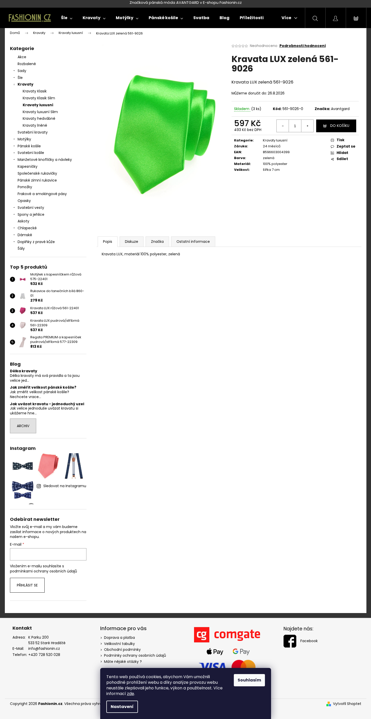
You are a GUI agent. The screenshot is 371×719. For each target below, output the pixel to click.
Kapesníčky (27, 166)
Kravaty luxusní (38, 104)
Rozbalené (27, 63)
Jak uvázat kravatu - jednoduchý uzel (47, 404)
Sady (22, 70)
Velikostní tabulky (119, 643)
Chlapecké (27, 228)
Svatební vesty (31, 207)
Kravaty (25, 84)
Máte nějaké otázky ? (123, 661)
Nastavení (122, 707)
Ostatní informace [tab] (193, 241)
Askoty (23, 221)
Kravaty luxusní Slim (40, 111)
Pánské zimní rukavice (37, 180)
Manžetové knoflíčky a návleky (45, 159)
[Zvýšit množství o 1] (307, 126)
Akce (22, 56)
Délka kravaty (23, 371)
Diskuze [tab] (131, 241)
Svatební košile (31, 152)
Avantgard (340, 108)
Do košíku (339, 125)
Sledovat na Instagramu (64, 485)
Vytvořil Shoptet (347, 703)
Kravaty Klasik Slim (39, 98)
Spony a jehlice (31, 214)
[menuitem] (67, 18)
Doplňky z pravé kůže (36, 241)
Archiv (23, 425)
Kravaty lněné (35, 125)
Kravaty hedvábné (39, 118)
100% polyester (275, 163)
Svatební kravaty (33, 132)
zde (130, 694)
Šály (21, 248)
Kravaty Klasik (35, 91)
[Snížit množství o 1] (283, 126)
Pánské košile (29, 146)
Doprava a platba (119, 637)
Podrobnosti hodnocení (302, 45)
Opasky (24, 200)
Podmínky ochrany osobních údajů (135, 655)
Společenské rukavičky (37, 173)
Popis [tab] (107, 241)
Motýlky (24, 139)
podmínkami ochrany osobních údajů (43, 571)
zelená (268, 157)
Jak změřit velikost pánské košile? (43, 387)
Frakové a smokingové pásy (42, 193)
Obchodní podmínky (122, 649)
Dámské (25, 234)
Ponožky (25, 186)
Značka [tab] (157, 241)
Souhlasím (249, 680)
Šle (20, 77)
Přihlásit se (27, 585)
